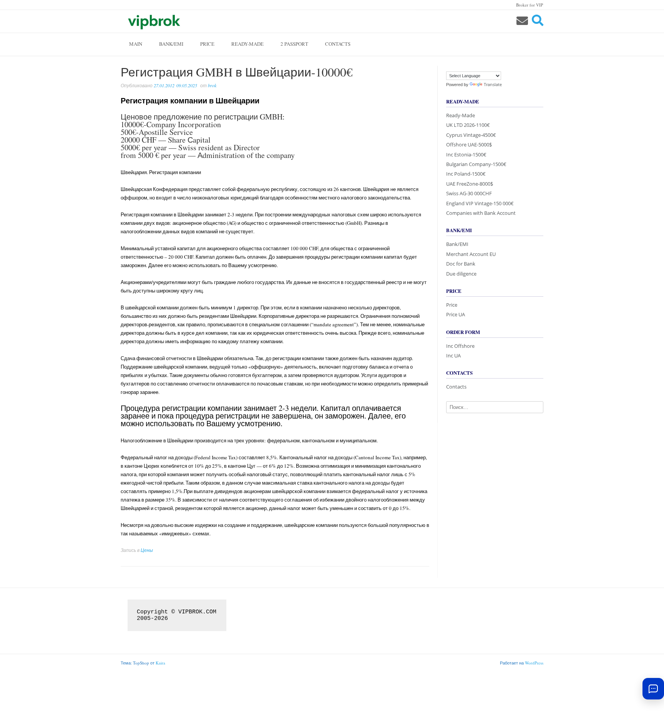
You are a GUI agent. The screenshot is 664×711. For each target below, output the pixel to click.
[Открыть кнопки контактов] (653, 688)
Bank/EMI (171, 43)
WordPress (534, 663)
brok (212, 85)
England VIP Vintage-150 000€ (480, 203)
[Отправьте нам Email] (522, 20)
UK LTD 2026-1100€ (468, 124)
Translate (493, 84)
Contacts (337, 43)
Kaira (160, 663)
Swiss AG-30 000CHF (469, 193)
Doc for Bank (460, 263)
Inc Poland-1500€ (466, 173)
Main (135, 43)
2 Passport (294, 43)
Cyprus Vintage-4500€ (471, 134)
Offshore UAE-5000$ (469, 144)
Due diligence (461, 273)
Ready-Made (247, 43)
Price (207, 43)
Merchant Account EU (471, 254)
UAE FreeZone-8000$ (469, 183)
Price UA (455, 314)
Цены (147, 550)
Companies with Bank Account (481, 212)
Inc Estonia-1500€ (466, 154)
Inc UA (453, 355)
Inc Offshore (460, 345)
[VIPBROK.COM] (153, 21)
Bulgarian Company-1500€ (476, 164)
